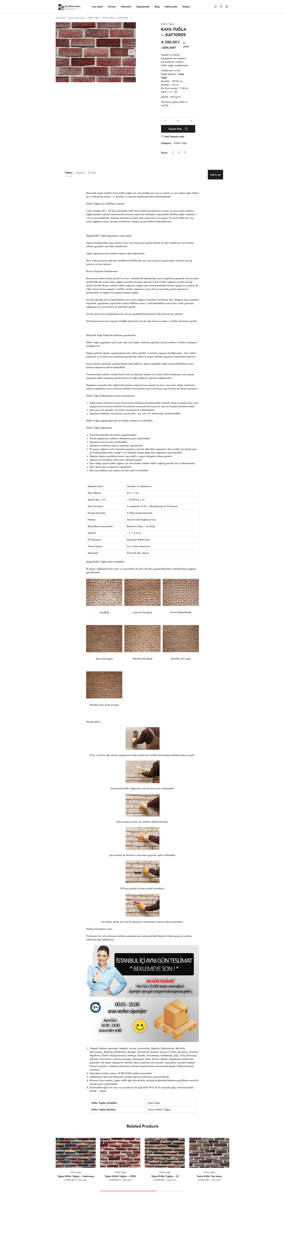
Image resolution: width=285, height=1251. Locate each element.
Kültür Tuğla (93, 17)
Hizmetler (126, 6)
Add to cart (215, 174)
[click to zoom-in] (96, 52)
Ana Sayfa (97, 6)
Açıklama (80, 172)
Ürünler (112, 6)
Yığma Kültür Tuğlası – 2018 (120, 1176)
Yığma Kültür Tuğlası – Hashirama (76, 1176)
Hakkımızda (171, 6)
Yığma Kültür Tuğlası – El (164, 1176)
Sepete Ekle (175, 129)
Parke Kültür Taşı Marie (209, 1176)
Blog (157, 6)
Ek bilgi (92, 172)
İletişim (186, 6)
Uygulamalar (143, 6)
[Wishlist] (91, 1142)
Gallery (68, 172)
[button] (72, 1163)
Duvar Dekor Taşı (76, 17)
